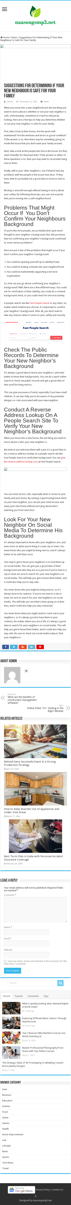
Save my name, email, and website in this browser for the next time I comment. (35, 962)
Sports (5, 1157)
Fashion (6, 1106)
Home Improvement (12, 1134)
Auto (4, 1089)
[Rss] (35, 1196)
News (14, 37)
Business (6, 1095)
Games (5, 1123)
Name (8, 927)
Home (6, 37)
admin (10, 102)
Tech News (7, 1162)
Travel (5, 1168)
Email (7, 938)
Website (8, 949)
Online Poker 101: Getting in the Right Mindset (45, 708)
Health (5, 1128)
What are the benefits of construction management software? (22, 698)
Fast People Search (39, 303)
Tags (45, 996)
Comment (10, 895)
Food (5, 1112)
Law (4, 1140)
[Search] (60, 983)
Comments (33, 996)
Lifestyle (6, 1145)
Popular (19, 996)
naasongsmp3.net (42, 1200)
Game (5, 1117)
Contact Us (57, 1189)
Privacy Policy (43, 1189)
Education (7, 1100)
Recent (6, 996)
